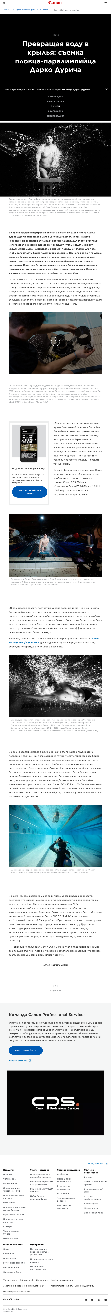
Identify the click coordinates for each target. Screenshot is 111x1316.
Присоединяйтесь (25, 1050)
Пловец (55, 106)
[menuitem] (55, 96)
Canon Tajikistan (11, 1299)
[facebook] (85, 1300)
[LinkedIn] (92, 1300)
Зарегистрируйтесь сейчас (30, 491)
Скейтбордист (55, 116)
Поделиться (55, 991)
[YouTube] (105, 1300)
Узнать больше (18, 1060)
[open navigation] (106, 89)
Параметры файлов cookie (16, 1291)
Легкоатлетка (55, 101)
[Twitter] (99, 1300)
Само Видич (55, 96)
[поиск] (4, 3)
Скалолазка (55, 111)
